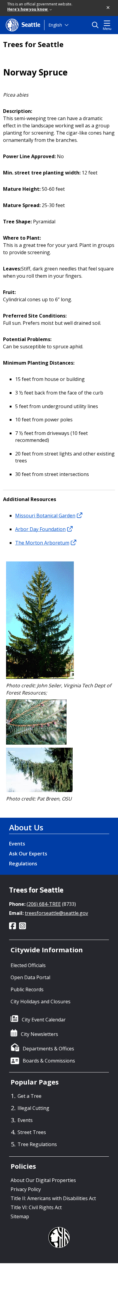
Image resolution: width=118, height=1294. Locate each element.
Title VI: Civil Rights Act (36, 1207)
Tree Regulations (37, 1144)
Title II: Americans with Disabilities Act (53, 1198)
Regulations (23, 863)
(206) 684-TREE (44, 904)
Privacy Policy (26, 1189)
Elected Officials (28, 965)
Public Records (27, 989)
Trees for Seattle (33, 44)
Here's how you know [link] (27, 9)
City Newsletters (39, 1034)
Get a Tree (29, 1096)
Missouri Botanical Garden (45, 515)
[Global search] (96, 25)
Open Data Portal (30, 977)
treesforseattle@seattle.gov (56, 913)
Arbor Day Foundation (40, 529)
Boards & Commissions (49, 1060)
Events (17, 843)
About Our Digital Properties (43, 1180)
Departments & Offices (48, 1048)
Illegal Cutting (33, 1108)
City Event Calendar (44, 1019)
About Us (26, 827)
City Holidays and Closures (40, 1001)
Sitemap (20, 1216)
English (55, 25)
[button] (108, 7)
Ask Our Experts (28, 853)
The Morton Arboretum (42, 542)
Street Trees (32, 1132)
